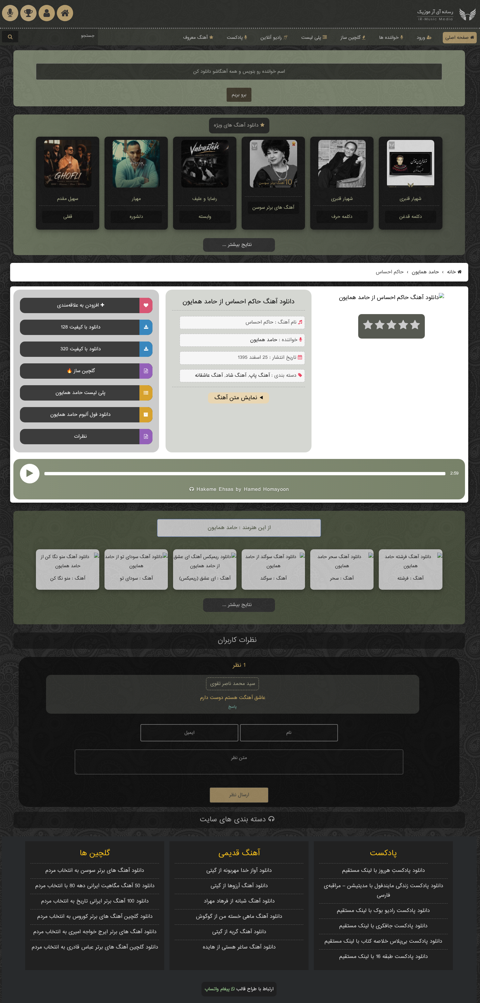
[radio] (368, 326)
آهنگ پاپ (259, 375)
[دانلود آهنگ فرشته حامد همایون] (410, 566)
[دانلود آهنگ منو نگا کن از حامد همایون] (67, 566)
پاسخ (232, 707)
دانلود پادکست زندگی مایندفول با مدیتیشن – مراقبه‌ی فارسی (383, 890)
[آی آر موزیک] (467, 14)
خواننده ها (389, 38)
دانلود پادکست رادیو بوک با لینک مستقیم (383, 911)
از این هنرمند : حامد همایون (239, 528)
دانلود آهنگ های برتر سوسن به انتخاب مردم (94, 870)
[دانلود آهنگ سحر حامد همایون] (342, 566)
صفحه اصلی (457, 38)
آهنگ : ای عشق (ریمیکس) (205, 578)
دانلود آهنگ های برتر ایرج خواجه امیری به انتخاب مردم (94, 932)
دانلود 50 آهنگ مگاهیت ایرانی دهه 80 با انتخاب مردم (94, 886)
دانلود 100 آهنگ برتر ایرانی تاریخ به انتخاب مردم (95, 901)
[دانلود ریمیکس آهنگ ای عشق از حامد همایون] (204, 566)
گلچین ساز (351, 38)
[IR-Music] (435, 14)
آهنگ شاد (236, 375)
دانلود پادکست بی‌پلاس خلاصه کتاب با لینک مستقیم (383, 941)
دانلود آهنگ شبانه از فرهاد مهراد (239, 901)
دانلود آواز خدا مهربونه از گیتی (239, 870)
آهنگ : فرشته (410, 578)
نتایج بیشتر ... (237, 244)
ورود (422, 38)
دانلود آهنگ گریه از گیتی (239, 932)
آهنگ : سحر (342, 578)
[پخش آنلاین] (30, 473)
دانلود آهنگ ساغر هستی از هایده (239, 947)
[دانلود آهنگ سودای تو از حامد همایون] (136, 566)
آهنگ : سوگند (273, 578)
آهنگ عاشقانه (209, 375)
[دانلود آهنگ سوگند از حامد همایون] (273, 566)
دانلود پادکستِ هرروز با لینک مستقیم (383, 870)
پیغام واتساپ (218, 989)
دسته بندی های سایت (234, 819)
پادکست (235, 38)
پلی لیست (312, 38)
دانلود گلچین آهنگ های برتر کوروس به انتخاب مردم (94, 916)
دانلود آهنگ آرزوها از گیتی (239, 886)
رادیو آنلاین (272, 38)
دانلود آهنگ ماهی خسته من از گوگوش (239, 916)
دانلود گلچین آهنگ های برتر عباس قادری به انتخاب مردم (95, 947)
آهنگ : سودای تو (136, 578)
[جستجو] (10, 36)
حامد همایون (424, 272)
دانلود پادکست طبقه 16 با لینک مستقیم (383, 957)
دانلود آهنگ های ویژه (237, 125)
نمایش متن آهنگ (236, 398)
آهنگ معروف (196, 38)
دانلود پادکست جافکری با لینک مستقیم (383, 926)
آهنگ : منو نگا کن (67, 578)
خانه (451, 272)
